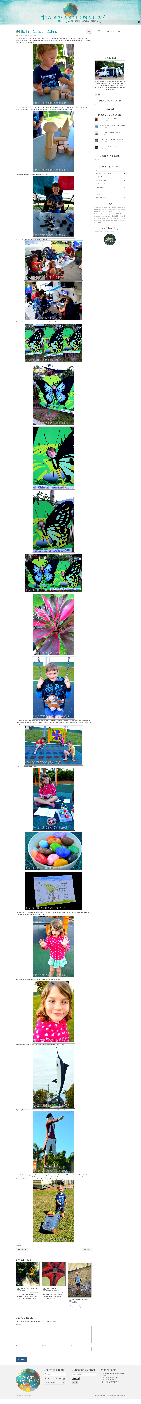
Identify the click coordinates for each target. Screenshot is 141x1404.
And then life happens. (109, 1379)
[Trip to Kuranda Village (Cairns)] (28, 1274)
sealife (123, 218)
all (96, 170)
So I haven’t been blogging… (111, 1381)
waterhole (122, 220)
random (103, 218)
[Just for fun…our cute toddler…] (80, 1280)
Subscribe (110, 109)
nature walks (118, 216)
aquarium (105, 207)
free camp (109, 211)
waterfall (116, 220)
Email (43, 1345)
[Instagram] (96, 94)
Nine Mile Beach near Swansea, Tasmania (112, 125)
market (123, 214)
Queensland (32, 35)
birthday (123, 207)
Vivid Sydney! (112, 146)
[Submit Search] (95, 160)
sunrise (103, 220)
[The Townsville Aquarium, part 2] (54, 1274)
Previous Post (22, 1249)
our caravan (97, 218)
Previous (17, 1287)
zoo (102, 223)
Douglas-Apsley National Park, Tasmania (112, 139)
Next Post (86, 1249)
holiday (105, 214)
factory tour (112, 209)
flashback (97, 211)
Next (90, 1287)
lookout (118, 214)
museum (98, 216)
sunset (108, 220)
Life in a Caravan (25, 35)
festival (120, 209)
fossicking (103, 211)
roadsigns (116, 218)
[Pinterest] (99, 94)
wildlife (97, 222)
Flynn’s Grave (112, 118)
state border (97, 220)
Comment (18, 1324)
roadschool (109, 218)
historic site (98, 214)
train (112, 220)
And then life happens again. (110, 1377)
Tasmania (99, 191)
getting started (121, 211)
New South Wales (101, 180)
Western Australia (101, 197)
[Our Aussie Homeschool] (110, 239)
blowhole (104, 209)
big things (19, 1245)
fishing (123, 209)
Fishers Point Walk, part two (112, 132)
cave (107, 209)
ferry (116, 209)
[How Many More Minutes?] (70, 12)
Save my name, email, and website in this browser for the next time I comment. (38, 1353)
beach (111, 207)
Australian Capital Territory (104, 173)
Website (70, 1345)
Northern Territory (101, 184)
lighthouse (111, 214)
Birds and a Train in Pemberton (111, 1383)
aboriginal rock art (98, 207)
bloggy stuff (97, 209)
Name (17, 1345)
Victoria (98, 194)
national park (107, 216)
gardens (115, 211)
